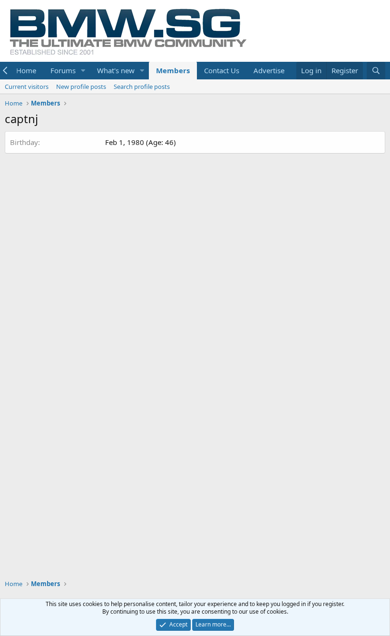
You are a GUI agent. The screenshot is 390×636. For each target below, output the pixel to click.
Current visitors (27, 86)
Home (26, 70)
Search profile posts (142, 86)
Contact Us (221, 70)
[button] (83, 70)
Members (173, 70)
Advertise (269, 70)
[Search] (376, 70)
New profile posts (81, 86)
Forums (63, 70)
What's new (116, 70)
